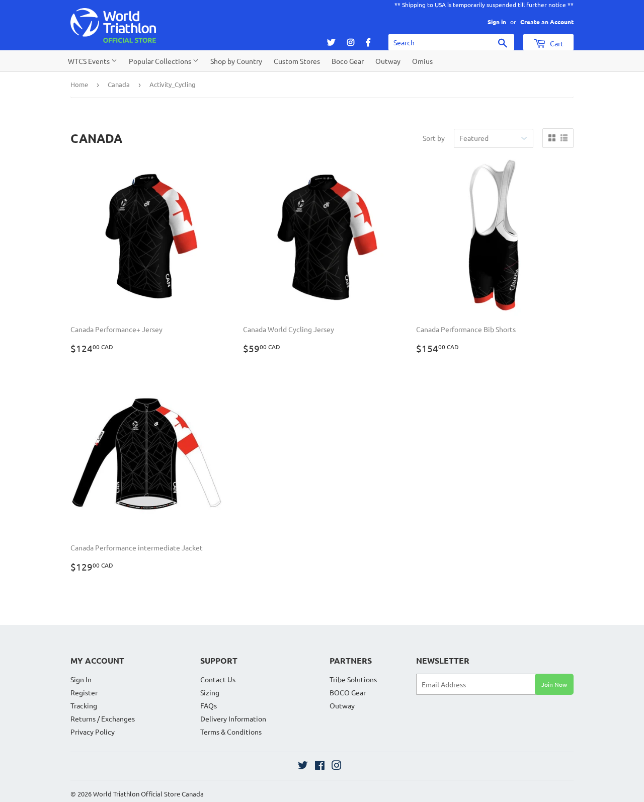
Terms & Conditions (231, 731)
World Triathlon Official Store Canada (148, 793)
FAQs (208, 705)
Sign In (81, 679)
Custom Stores (297, 60)
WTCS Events (89, 60)
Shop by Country (236, 60)
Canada (119, 84)
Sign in (497, 22)
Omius (422, 60)
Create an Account (547, 22)
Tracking (83, 705)
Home (79, 84)
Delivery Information (233, 718)
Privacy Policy (92, 731)
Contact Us (217, 679)
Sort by (434, 137)
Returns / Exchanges (102, 718)
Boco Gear (348, 60)
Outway (387, 60)
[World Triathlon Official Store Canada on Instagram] (337, 766)
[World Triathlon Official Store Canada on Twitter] (303, 766)
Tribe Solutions (353, 679)
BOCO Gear (348, 692)
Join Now (554, 684)
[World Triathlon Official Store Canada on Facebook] (319, 766)
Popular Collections (161, 60)
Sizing (209, 692)
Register (84, 692)
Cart (556, 43)
